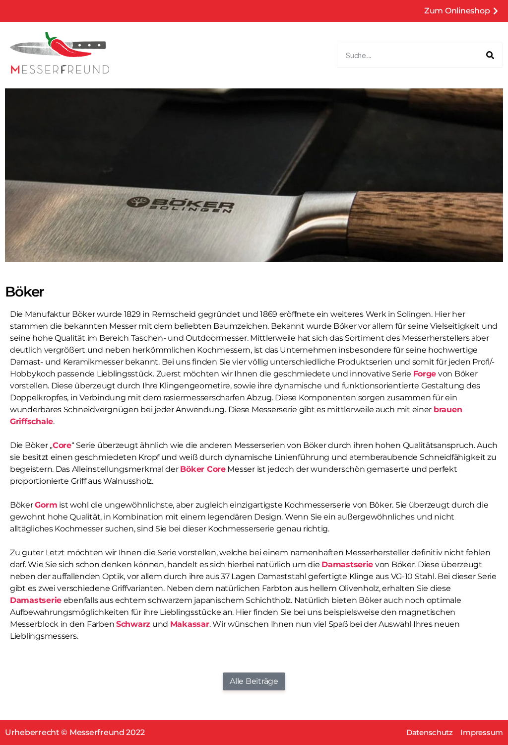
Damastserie (347, 564)
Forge (425, 373)
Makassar (189, 624)
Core (62, 445)
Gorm (46, 505)
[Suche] (490, 55)
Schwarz (133, 624)
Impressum (481, 732)
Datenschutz (429, 732)
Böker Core (202, 469)
